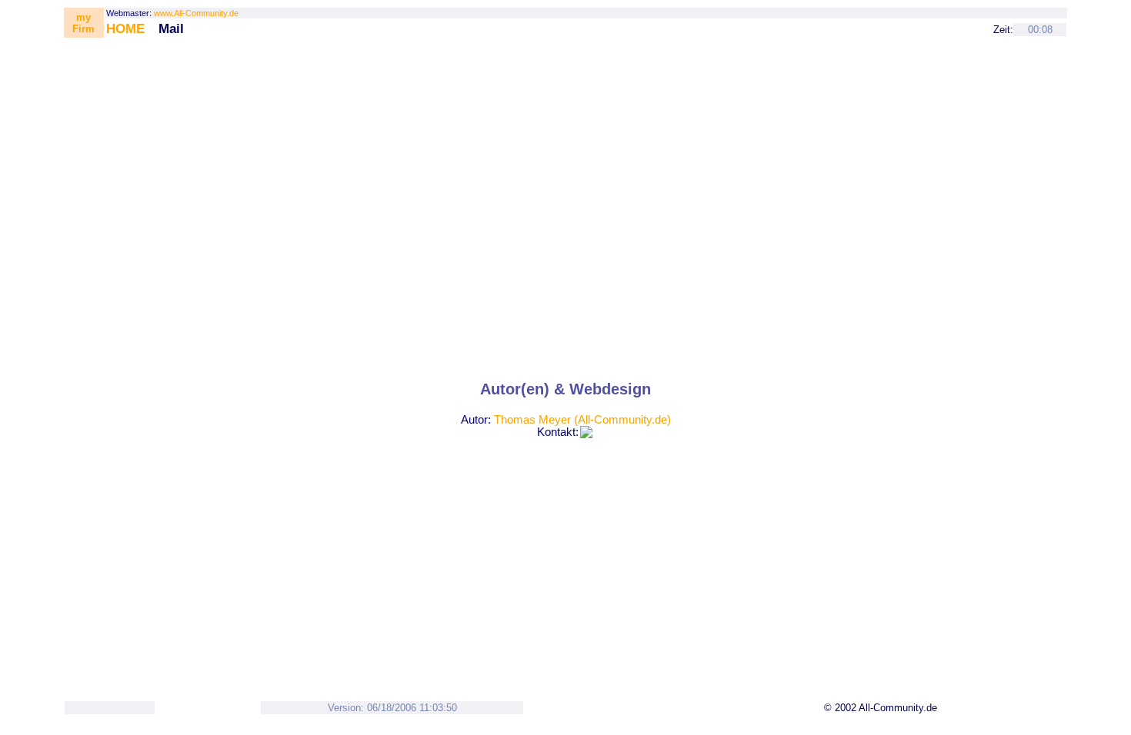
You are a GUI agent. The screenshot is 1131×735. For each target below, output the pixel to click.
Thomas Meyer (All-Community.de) (582, 420)
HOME (125, 28)
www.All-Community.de (196, 13)
